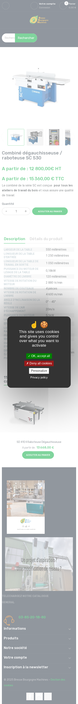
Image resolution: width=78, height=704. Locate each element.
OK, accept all (40, 356)
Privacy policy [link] (39, 377)
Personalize (39, 371)
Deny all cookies (40, 363)
